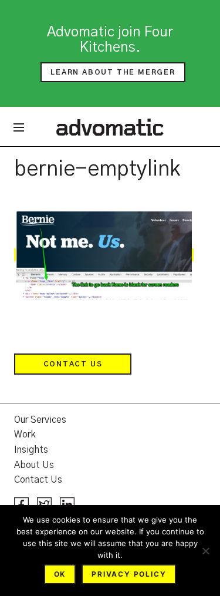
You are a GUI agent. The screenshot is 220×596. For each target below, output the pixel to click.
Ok (60, 574)
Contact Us (73, 364)
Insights (31, 449)
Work (25, 434)
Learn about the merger (112, 72)
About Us (34, 465)
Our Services (40, 420)
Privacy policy (129, 574)
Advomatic (110, 126)
